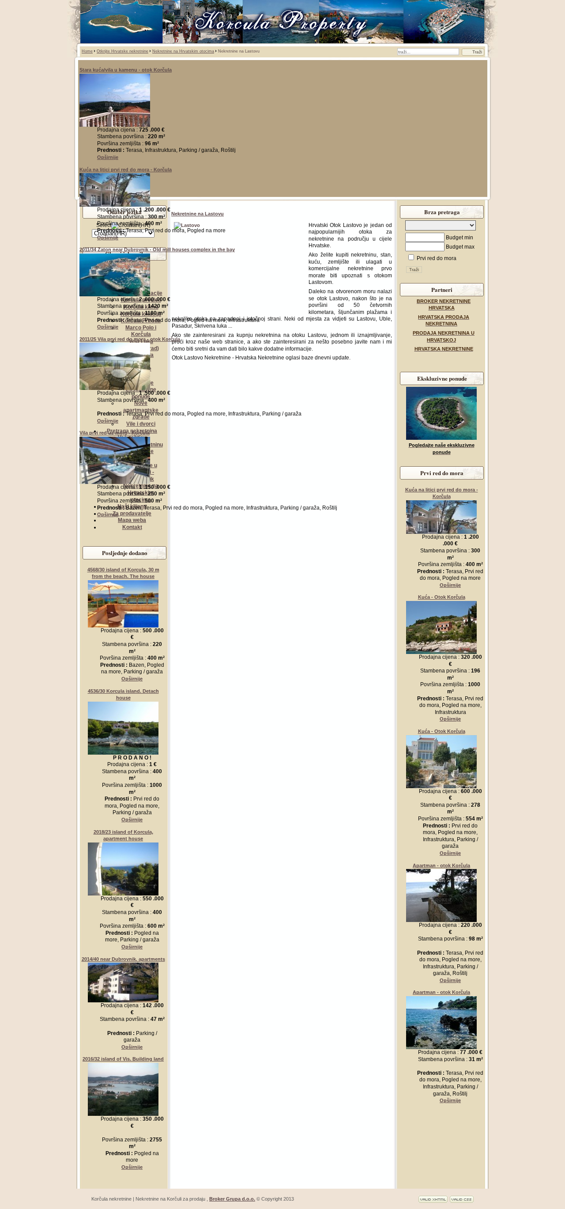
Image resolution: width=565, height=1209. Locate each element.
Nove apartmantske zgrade (140, 410)
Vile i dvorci (140, 424)
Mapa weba (132, 520)
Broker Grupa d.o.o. (232, 1198)
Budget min (459, 237)
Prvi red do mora (435, 258)
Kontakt (132, 527)
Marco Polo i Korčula (140, 331)
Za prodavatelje (132, 513)
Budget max (460, 247)
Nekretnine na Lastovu (197, 213)
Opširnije (107, 157)
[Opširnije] (114, 125)
